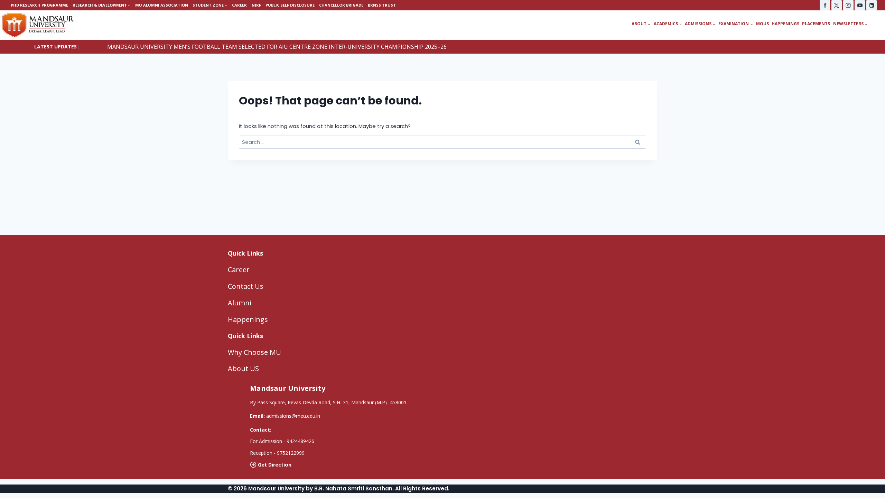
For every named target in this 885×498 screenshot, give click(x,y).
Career (239, 5)
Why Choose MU (254, 352)
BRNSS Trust (382, 5)
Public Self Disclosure (290, 5)
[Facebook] (825, 5)
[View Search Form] (879, 24)
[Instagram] (848, 5)
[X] (836, 5)
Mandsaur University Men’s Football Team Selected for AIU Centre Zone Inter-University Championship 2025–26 (277, 46)
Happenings (785, 24)
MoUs (762, 24)
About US (243, 368)
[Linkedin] (871, 5)
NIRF (256, 5)
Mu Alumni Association (161, 5)
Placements (816, 24)
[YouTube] (860, 5)
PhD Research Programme (39, 5)
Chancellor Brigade (341, 5)
